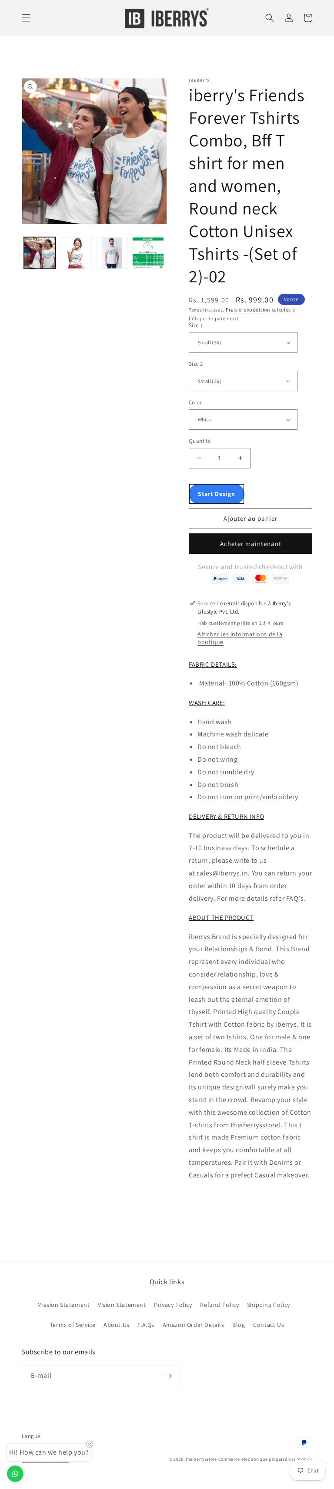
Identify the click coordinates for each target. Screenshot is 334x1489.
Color (195, 402)
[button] (26, 17)
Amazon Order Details (193, 1325)
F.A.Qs (145, 1325)
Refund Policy (219, 1305)
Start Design (216, 494)
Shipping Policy (268, 1305)
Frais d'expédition (248, 309)
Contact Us (268, 1325)
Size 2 (196, 363)
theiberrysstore (201, 1459)
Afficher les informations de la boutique (240, 638)
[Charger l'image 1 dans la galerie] (40, 253)
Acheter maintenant (250, 543)
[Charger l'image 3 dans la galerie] (112, 253)
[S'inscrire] (168, 1376)
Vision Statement (122, 1305)
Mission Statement (63, 1305)
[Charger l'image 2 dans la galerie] (76, 253)
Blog (238, 1325)
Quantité (199, 440)
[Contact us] (15, 1473)
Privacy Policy (173, 1305)
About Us (117, 1325)
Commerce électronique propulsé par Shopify (265, 1459)
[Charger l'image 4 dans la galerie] (148, 253)
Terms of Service (73, 1325)
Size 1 (196, 325)
